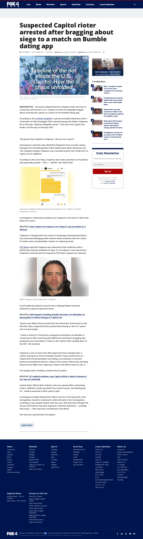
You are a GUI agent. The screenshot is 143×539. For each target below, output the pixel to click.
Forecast (32, 450)
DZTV (97, 477)
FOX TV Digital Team (38, 52)
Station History (122, 455)
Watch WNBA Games (36, 520)
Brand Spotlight (122, 477)
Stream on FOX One (38, 493)
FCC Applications (123, 470)
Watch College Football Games (37, 500)
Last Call (98, 460)
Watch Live (99, 450)
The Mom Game (100, 482)
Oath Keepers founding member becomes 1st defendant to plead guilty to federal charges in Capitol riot (52, 316)
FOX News (24, 247)
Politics (9, 462)
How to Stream (122, 460)
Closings (32, 452)
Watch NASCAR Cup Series (38, 506)
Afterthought (99, 472)
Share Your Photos (35, 469)
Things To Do (77, 462)
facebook (117, 533)
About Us (121, 446)
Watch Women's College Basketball (37, 516)
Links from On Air (79, 450)
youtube (130, 533)
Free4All (98, 457)
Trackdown (99, 467)
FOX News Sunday (13, 472)
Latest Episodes (102, 446)
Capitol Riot (49, 52)
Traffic (75, 457)
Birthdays (76, 452)
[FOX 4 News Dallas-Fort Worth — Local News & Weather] (14, 4)
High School (55, 467)
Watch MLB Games (35, 503)
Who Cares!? (99, 470)
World (9, 457)
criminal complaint (43, 118)
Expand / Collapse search (134, 4)
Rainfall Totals (34, 460)
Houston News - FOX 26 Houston (15, 497)
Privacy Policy (110, 181)
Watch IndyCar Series (36, 508)
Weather (33, 446)
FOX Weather (33, 462)
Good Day (77, 446)
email (134, 533)
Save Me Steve (78, 465)
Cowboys (54, 450)
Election (9, 460)
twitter (121, 533)
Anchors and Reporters (125, 452)
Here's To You (100, 485)
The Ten (98, 452)
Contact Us (121, 450)
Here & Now (99, 487)
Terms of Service (109, 183)
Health (9, 470)
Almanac (32, 457)
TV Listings (121, 465)
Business (10, 467)
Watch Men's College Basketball (36, 512)
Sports (54, 446)
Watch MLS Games (35, 522)
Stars (53, 457)
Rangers (54, 452)
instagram (126, 533)
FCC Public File (122, 467)
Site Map (120, 480)
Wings (53, 462)
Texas (9, 452)
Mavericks (54, 455)
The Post (98, 455)
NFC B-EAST (99, 475)
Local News (11, 450)
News (9, 446)
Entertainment (78, 460)
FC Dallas (54, 460)
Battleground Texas (102, 465)
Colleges (54, 465)
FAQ (118, 457)
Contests (120, 475)
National (10, 455)
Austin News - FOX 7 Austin (16, 501)
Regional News (14, 493)
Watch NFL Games (35, 496)
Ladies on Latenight (102, 462)
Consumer (10, 465)
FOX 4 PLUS (121, 472)
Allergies (32, 455)
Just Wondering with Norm (104, 480)
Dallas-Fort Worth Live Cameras (36, 466)
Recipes (75, 455)
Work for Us (121, 462)
